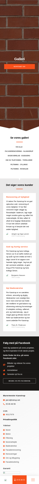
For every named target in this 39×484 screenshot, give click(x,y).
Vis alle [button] (19, 147)
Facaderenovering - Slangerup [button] (19, 151)
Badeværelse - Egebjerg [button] (19, 156)
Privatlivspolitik (10, 420)
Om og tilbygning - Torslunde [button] (19, 160)
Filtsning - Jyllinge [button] (19, 164)
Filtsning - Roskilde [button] (19, 169)
